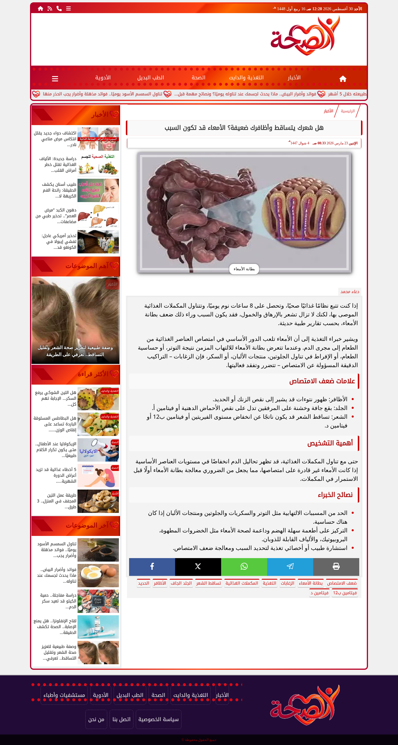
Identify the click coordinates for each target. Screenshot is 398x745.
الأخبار (294, 78)
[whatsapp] (244, 567)
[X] (198, 567)
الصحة (198, 78)
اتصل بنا (121, 719)
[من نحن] (59, 8)
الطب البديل (150, 78)
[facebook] (152, 567)
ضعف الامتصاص (342, 583)
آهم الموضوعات (87, 265)
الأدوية (103, 78)
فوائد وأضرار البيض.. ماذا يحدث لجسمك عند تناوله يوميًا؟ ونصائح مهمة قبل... (271, 94)
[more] (68, 8)
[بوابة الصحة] (305, 35)
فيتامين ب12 (345, 593)
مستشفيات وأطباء (64, 695)
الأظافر (160, 583)
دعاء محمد (349, 292)
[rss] (49, 8)
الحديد (143, 583)
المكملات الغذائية (242, 583)
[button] (43, 323)
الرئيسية (348, 111)
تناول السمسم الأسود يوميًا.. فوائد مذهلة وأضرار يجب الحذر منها (128, 94)
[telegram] (290, 567)
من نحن (96, 719)
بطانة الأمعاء (311, 583)
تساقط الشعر (208, 583)
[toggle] (55, 77)
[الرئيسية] (40, 8)
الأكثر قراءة (93, 374)
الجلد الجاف (181, 583)
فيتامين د (319, 593)
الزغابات (287, 583)
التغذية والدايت (246, 78)
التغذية (269, 583)
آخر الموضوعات (87, 525)
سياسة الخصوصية (158, 719)
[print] (336, 567)
